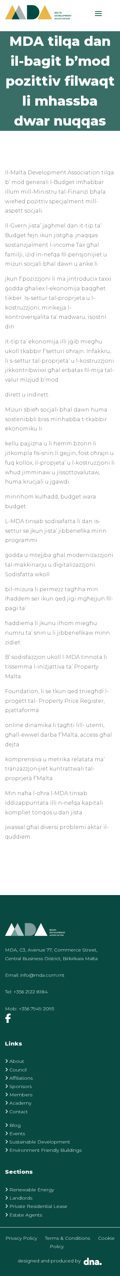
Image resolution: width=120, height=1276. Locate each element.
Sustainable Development (39, 1142)
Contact (18, 1112)
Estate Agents (25, 1215)
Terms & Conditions (67, 1238)
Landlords (20, 1198)
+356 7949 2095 (36, 1009)
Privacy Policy (21, 1238)
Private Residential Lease (37, 1206)
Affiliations (20, 1078)
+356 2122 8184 (30, 992)
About (16, 1061)
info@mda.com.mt (42, 975)
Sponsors (20, 1086)
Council (17, 1070)
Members (20, 1095)
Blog (14, 1125)
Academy (19, 1103)
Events (16, 1134)
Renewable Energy (31, 1190)
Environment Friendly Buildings (45, 1150)
